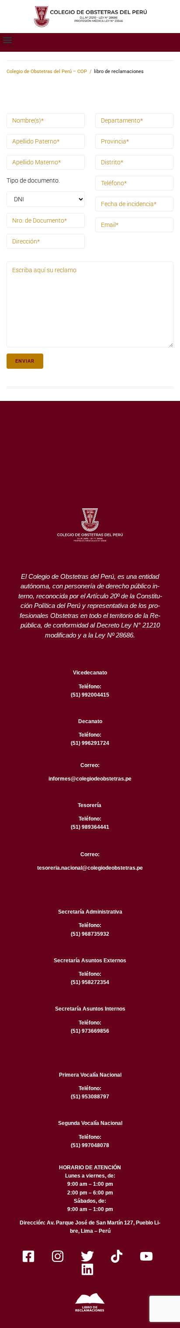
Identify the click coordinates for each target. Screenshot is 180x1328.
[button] (7, 40)
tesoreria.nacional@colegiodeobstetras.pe (90, 868)
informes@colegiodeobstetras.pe (90, 779)
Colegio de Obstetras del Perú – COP (47, 71)
